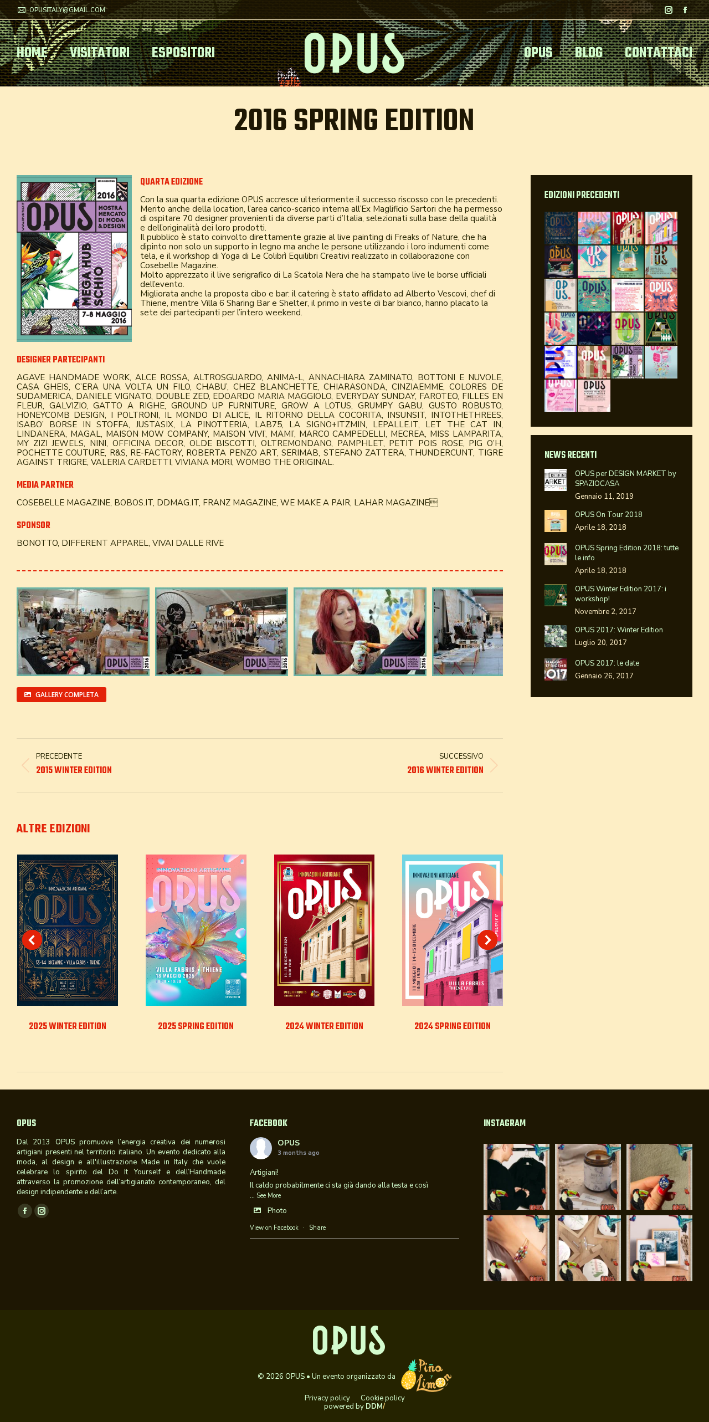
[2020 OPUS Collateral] (628, 296)
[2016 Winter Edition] (595, 363)
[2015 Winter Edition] (662, 363)
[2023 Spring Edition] (595, 262)
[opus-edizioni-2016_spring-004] (83, 631)
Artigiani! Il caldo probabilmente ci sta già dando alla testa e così (339, 1179)
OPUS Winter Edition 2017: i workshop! (620, 594)
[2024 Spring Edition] (662, 228)
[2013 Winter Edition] (595, 396)
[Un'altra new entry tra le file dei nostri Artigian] (516, 1248)
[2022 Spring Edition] (662, 262)
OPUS (289, 1143)
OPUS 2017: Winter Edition (619, 630)
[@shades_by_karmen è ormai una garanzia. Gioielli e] (659, 1177)
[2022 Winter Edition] (628, 262)
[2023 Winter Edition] (561, 262)
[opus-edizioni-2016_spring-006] (360, 631)
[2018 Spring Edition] (628, 329)
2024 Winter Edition (324, 1027)
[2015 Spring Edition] (561, 396)
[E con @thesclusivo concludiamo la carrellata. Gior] (516, 1177)
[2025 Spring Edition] (595, 228)
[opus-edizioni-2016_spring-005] (221, 631)
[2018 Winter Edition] (595, 329)
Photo (277, 1211)
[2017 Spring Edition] (561, 363)
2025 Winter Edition (67, 1027)
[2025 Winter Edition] (561, 228)
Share (317, 1228)
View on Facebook (274, 1228)
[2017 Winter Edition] (662, 329)
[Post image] (67, 930)
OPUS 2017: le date (607, 663)
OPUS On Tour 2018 (609, 515)
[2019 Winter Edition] (662, 296)
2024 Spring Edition (452, 1027)
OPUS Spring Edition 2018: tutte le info (627, 553)
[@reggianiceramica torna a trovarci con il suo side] (588, 1248)
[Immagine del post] (555, 480)
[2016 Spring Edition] (628, 363)
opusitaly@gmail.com (67, 10)
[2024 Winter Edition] (628, 228)
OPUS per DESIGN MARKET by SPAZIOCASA (625, 479)
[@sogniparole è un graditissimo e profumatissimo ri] (588, 1177)
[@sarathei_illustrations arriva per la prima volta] (659, 1248)
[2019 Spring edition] (561, 329)
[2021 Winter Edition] (561, 296)
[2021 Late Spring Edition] (595, 296)
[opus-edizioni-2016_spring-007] (498, 631)
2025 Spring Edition (196, 1027)
